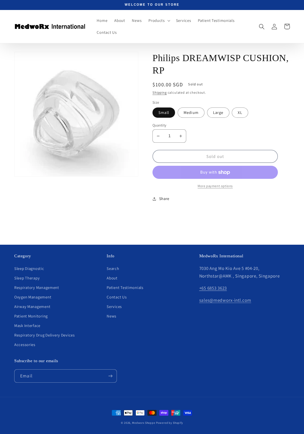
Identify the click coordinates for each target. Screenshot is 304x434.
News (111, 316)
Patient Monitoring (31, 316)
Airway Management (32, 306)
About (112, 278)
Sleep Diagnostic (29, 268)
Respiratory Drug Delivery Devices (44, 335)
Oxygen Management (32, 297)
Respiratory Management (36, 287)
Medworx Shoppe (144, 422)
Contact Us (117, 297)
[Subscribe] (110, 376)
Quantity (159, 125)
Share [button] (164, 198)
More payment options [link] (215, 186)
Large (218, 112)
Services (114, 306)
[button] (159, 21)
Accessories (24, 344)
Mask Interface (27, 325)
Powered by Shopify (169, 422)
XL (240, 112)
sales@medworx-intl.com (225, 300)
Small (163, 112)
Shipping (159, 92)
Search (113, 268)
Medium (191, 112)
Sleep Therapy (27, 278)
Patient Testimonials (125, 287)
